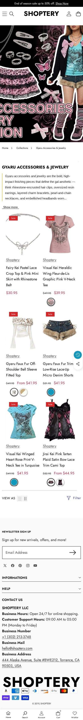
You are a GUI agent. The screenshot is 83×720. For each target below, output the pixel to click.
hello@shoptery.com (17, 648)
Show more (10, 207)
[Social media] (78, 364)
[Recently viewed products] (78, 355)
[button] (78, 13)
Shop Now (62, 3)
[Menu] (4, 13)
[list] (19, 498)
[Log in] (68, 13)
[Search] (11, 13)
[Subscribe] (72, 552)
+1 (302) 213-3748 (16, 636)
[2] (25, 498)
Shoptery (13, 259)
